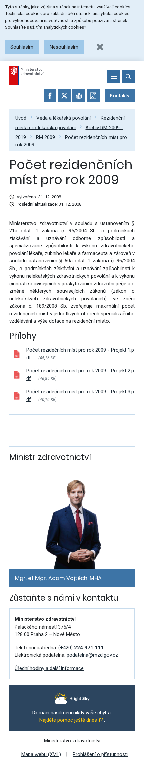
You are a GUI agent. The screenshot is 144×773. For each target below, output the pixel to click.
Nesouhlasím (64, 47)
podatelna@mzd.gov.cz (92, 655)
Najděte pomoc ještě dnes (68, 720)
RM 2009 (45, 137)
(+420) (81, 648)
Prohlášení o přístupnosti (100, 754)
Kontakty (119, 96)
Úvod (20, 118)
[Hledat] (128, 76)
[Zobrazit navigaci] (113, 76)
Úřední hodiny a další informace (49, 668)
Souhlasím (21, 47)
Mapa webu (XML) (41, 754)
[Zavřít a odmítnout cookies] (100, 47)
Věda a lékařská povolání (63, 118)
